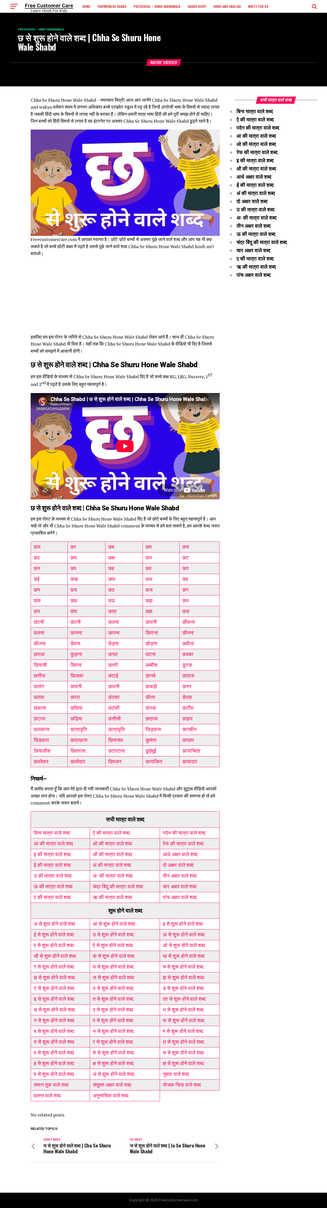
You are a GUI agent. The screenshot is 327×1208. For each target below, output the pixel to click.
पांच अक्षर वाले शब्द (180, 897)
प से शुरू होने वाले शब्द (113, 1020)
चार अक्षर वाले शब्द (179, 886)
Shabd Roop (197, 6)
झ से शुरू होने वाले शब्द (183, 977)
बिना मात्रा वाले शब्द (52, 833)
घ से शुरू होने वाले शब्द (113, 967)
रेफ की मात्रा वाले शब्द (183, 844)
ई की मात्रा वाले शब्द (52, 865)
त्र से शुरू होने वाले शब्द (184, 999)
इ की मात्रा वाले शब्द (52, 854)
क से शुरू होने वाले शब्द (113, 956)
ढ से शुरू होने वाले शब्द (54, 999)
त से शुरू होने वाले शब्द (113, 999)
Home (86, 6)
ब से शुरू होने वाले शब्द (54, 1031)
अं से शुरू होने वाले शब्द (113, 1074)
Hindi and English (227, 6)
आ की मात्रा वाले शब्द (53, 844)
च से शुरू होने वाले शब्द (183, 967)
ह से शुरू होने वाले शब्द (54, 1063)
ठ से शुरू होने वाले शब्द (113, 988)
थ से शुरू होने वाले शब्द (54, 1010)
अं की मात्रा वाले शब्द (112, 865)
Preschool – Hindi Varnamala (157, 6)
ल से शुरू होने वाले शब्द (183, 1042)
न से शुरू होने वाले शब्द (54, 1020)
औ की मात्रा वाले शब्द (112, 854)
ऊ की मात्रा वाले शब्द (53, 886)
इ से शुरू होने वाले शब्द (183, 924)
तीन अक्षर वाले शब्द (180, 876)
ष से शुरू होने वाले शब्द (54, 1074)
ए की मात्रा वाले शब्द (52, 897)
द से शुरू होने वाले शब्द (113, 1010)
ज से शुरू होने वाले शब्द (113, 977)
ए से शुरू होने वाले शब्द (54, 945)
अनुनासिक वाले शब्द (111, 1095)
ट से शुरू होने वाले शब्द (54, 988)
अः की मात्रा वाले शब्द (113, 876)
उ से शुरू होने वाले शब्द (113, 934)
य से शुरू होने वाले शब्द (54, 1042)
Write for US (258, 6)
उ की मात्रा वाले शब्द (53, 876)
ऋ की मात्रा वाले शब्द (112, 897)
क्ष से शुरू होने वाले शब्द (113, 1063)
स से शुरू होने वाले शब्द (183, 1053)
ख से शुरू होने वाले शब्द (184, 956)
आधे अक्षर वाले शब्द (180, 854)
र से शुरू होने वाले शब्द (113, 1042)
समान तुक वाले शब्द (51, 1085)
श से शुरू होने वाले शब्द (113, 1053)
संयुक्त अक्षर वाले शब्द (112, 1085)
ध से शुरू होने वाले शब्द (183, 1010)
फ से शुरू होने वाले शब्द (183, 1020)
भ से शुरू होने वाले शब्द (113, 1031)
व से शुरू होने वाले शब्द (54, 1053)
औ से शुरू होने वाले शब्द (55, 956)
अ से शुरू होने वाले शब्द (54, 924)
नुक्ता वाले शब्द (176, 1074)
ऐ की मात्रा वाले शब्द (111, 833)
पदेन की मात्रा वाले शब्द (184, 833)
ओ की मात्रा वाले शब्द (112, 844)
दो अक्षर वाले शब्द (178, 865)
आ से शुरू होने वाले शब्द (114, 924)
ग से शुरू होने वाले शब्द (54, 967)
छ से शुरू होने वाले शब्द (54, 977)
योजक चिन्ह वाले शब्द (182, 1085)
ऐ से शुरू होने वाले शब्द (113, 945)
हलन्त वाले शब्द (47, 1095)
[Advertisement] (125, 297)
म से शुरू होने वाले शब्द (183, 1031)
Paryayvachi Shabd (112, 6)
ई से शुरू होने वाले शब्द (54, 934)
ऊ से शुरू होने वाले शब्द (184, 934)
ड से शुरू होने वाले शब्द (183, 988)
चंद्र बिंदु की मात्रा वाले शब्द (118, 886)
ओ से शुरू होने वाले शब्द (184, 945)
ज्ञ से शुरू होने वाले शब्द (183, 1063)
